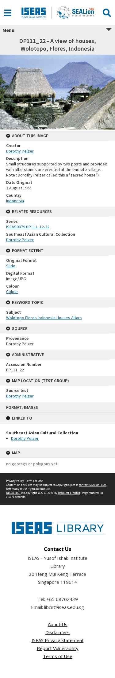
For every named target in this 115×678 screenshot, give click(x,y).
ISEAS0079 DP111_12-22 (27, 227)
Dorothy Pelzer (25, 438)
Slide (10, 266)
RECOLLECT (13, 493)
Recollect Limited (69, 493)
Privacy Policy (15, 481)
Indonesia (15, 200)
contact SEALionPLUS (92, 485)
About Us (57, 624)
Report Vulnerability (58, 648)
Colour (12, 291)
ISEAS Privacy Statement (58, 640)
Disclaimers (57, 632)
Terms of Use (34, 481)
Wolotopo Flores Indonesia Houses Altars (44, 317)
